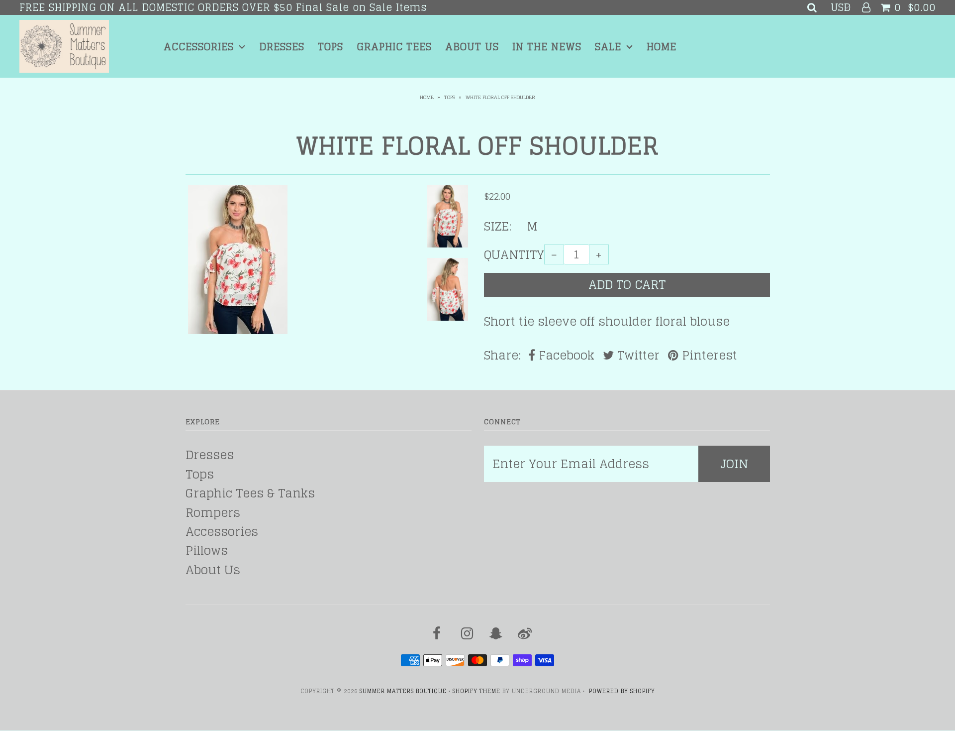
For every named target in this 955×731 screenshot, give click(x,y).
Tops (330, 47)
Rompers (213, 512)
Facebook (564, 355)
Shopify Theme (476, 691)
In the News (546, 47)
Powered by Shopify (622, 691)
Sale (608, 47)
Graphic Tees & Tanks (250, 493)
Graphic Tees (394, 47)
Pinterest (707, 355)
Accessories (199, 47)
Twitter (637, 355)
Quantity (514, 254)
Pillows (207, 550)
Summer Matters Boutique (403, 691)
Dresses (281, 47)
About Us (472, 47)
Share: (502, 355)
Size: (497, 226)
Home (661, 47)
